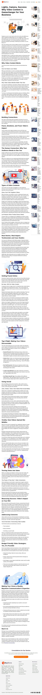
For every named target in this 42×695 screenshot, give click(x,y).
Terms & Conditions (9, 685)
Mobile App (20, 665)
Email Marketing (21, 672)
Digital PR (33, 665)
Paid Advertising (21, 669)
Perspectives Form (9, 689)
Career (7, 679)
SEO (19, 666)
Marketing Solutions (35, 672)
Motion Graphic (34, 668)
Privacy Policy (8, 683)
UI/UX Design (21, 668)
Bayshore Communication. (10, 642)
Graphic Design (34, 666)
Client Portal (8, 686)
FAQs (7, 682)
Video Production (35, 669)
